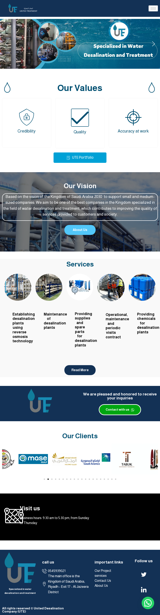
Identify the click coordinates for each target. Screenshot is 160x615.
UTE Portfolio (82, 157)
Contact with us (118, 409)
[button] (6, 44)
